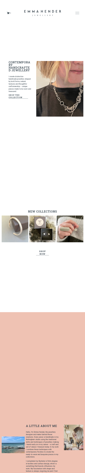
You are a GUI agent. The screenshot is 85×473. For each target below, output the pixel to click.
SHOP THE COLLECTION (15, 96)
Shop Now (42, 252)
